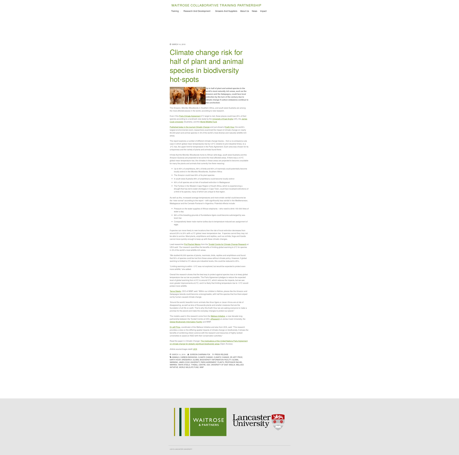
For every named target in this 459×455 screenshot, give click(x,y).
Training (175, 10)
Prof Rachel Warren (192, 244)
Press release (221, 354)
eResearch (215, 319)
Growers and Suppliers (226, 10)
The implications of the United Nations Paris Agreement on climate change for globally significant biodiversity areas (209, 342)
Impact (263, 10)
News (254, 10)
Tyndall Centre (198, 364)
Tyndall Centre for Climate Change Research (227, 244)
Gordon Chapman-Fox (200, 354)
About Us (244, 10)
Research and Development (196, 10)
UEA (195, 349)
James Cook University (189, 362)
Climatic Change (221, 357)
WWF (202, 367)
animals (175, 357)
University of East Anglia (222, 118)
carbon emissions (188, 357)
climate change (205, 357)
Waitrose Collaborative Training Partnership (216, 5)
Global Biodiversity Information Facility (186, 321)
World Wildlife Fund (208, 121)
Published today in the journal (190, 127)
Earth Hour (229, 127)
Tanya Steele (175, 291)
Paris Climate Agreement (189, 116)
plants (220, 362)
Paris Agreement (208, 362)
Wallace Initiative (218, 316)
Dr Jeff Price (175, 327)
